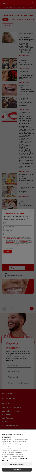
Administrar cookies (17, 464)
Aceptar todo (17, 469)
